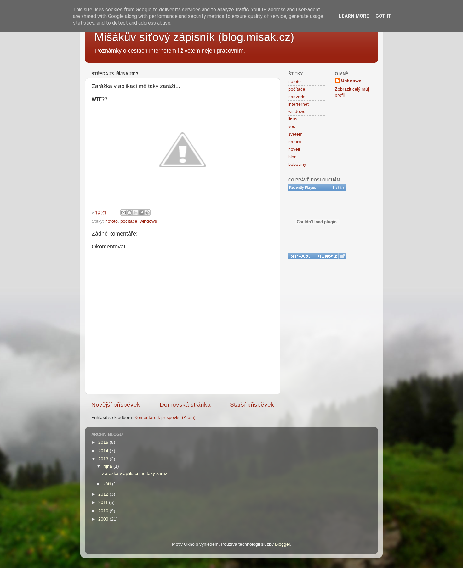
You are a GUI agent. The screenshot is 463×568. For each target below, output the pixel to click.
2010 (104, 511)
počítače (128, 221)
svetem (295, 134)
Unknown (351, 80)
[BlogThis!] (129, 212)
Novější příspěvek (115, 404)
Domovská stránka (185, 404)
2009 (104, 519)
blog (292, 156)
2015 (104, 442)
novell (294, 149)
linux (292, 119)
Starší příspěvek (252, 404)
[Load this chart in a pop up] (342, 256)
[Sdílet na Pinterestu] (147, 212)
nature (294, 141)
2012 (104, 494)
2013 (104, 459)
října (108, 466)
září (107, 484)
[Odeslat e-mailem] (123, 212)
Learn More (354, 16)
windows (148, 221)
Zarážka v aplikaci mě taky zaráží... (137, 473)
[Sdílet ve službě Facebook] (141, 212)
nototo (111, 221)
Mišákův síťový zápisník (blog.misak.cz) (194, 37)
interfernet (298, 104)
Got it (383, 16)
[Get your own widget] (301, 256)
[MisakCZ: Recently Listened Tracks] (317, 187)
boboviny (297, 164)
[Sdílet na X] (135, 212)
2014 (104, 450)
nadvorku (297, 96)
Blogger (282, 544)
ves (291, 126)
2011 (103, 502)
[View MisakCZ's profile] (326, 256)
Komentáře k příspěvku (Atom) (165, 417)
